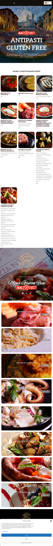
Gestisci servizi (5, 531)
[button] (51, 521)
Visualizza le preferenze (26, 542)
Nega (26, 539)
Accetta (26, 535)
